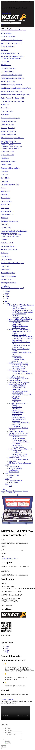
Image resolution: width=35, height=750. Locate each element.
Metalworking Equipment (16, 431)
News (6, 294)
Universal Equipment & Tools (18, 403)
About (7, 293)
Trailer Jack (16, 436)
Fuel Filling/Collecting (19, 368)
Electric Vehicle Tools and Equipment (20, 449)
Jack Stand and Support (19, 308)
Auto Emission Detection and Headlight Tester (21, 346)
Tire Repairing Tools (18, 328)
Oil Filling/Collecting (18, 366)
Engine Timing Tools (18, 386)
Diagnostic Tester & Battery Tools (19, 329)
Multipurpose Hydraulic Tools (21, 317)
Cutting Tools (16, 415)
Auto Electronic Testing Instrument (23, 336)
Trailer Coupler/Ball (18, 438)
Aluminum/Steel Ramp (19, 440)
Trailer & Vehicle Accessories (18, 435)
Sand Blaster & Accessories (20, 422)
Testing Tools (16, 451)
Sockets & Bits (17, 407)
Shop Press (15, 315)
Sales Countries (13, 470)
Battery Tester (16, 356)
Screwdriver (16, 408)
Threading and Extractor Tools (21, 394)
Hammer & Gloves (18, 412)
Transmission (16, 396)
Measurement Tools (18, 417)
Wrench (14, 405)
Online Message (13, 482)
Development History (15, 468)
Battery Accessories (18, 359)
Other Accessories (18, 447)
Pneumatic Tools (14, 458)
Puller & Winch (17, 445)
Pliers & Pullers (17, 410)
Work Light (16, 443)
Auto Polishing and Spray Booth (19, 379)
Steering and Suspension (20, 391)
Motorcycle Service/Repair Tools (19, 433)
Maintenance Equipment (16, 370)
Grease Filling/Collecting (20, 364)
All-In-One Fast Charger (20, 456)
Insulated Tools (17, 414)
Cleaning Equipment (15, 380)
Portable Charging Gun (19, 454)
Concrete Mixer (17, 426)
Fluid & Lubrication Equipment (18, 363)
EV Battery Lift (17, 452)
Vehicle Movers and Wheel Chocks (23, 310)
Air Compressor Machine (20, 459)
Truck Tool (15, 398)
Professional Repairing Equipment (19, 382)
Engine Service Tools (19, 387)
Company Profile (14, 466)
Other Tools (16, 424)
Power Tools (12, 461)
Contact (7, 296)
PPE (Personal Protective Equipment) (20, 463)
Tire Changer (16, 322)
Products (7, 291)
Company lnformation (15, 480)
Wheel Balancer (17, 324)
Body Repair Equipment (16, 377)
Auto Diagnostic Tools (19, 335)
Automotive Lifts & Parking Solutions (20, 319)
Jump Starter (16, 361)
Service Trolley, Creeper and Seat (22, 312)
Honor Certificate (14, 472)
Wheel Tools (16, 389)
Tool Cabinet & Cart (18, 419)
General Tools (16, 400)
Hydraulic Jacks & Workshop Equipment (21, 305)
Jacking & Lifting (17, 307)
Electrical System (17, 393)
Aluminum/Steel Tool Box (20, 442)
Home (6, 301)
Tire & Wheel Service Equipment (19, 321)
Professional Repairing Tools (17, 384)
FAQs (6, 298)
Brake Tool (15, 401)
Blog (10, 477)
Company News (14, 475)
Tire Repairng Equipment (20, 326)
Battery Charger (17, 357)
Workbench (16, 421)
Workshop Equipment (19, 314)
